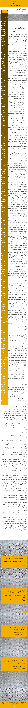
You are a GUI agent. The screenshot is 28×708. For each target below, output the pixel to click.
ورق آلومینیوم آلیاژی (3, 234)
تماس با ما (14, 706)
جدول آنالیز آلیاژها (3, 370)
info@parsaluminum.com (13, 5)
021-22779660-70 (9, 4)
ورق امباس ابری (3, 299)
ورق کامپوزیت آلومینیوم (3, 263)
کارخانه (2, 177)
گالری (5, 169)
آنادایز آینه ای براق (3, 271)
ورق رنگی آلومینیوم (3, 226)
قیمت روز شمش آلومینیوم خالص (3, 336)
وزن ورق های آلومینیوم (3, 362)
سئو (7, 704)
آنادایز (2, 220)
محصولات (4, 195)
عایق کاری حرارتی (3, 92)
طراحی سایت (11, 704)
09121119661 (18, 4)
